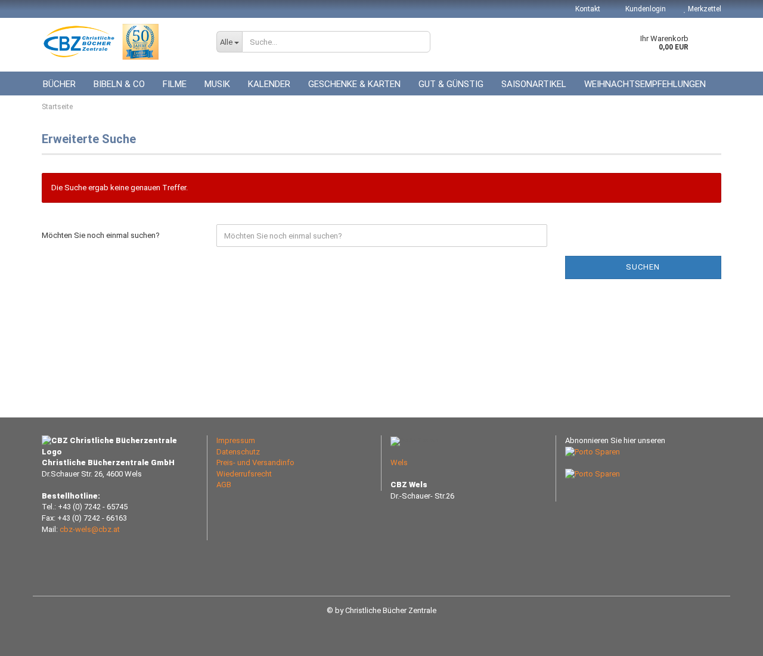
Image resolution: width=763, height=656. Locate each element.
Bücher (59, 84)
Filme (175, 84)
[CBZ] (120, 42)
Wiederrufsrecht (244, 473)
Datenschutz (238, 451)
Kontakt (587, 9)
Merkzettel (703, 9)
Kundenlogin (645, 9)
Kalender (269, 84)
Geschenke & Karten (354, 84)
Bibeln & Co (119, 84)
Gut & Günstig (450, 84)
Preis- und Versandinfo (255, 462)
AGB (223, 484)
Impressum (235, 440)
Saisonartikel (533, 84)
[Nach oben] (730, 638)
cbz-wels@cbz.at (90, 529)
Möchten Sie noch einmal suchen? (101, 235)
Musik (217, 84)
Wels (399, 462)
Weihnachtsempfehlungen (645, 84)
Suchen (643, 266)
